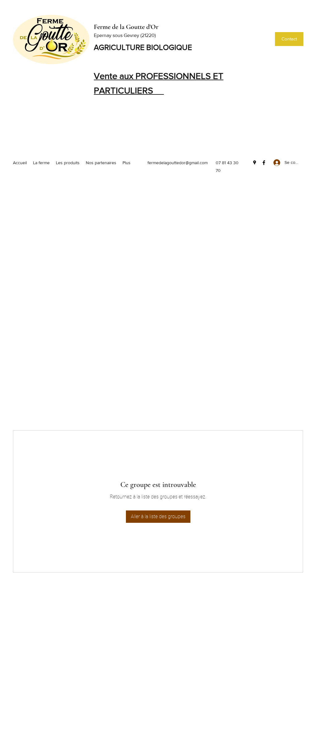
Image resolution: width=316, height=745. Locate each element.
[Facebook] (264, 163)
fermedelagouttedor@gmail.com (178, 162)
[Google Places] (255, 163)
